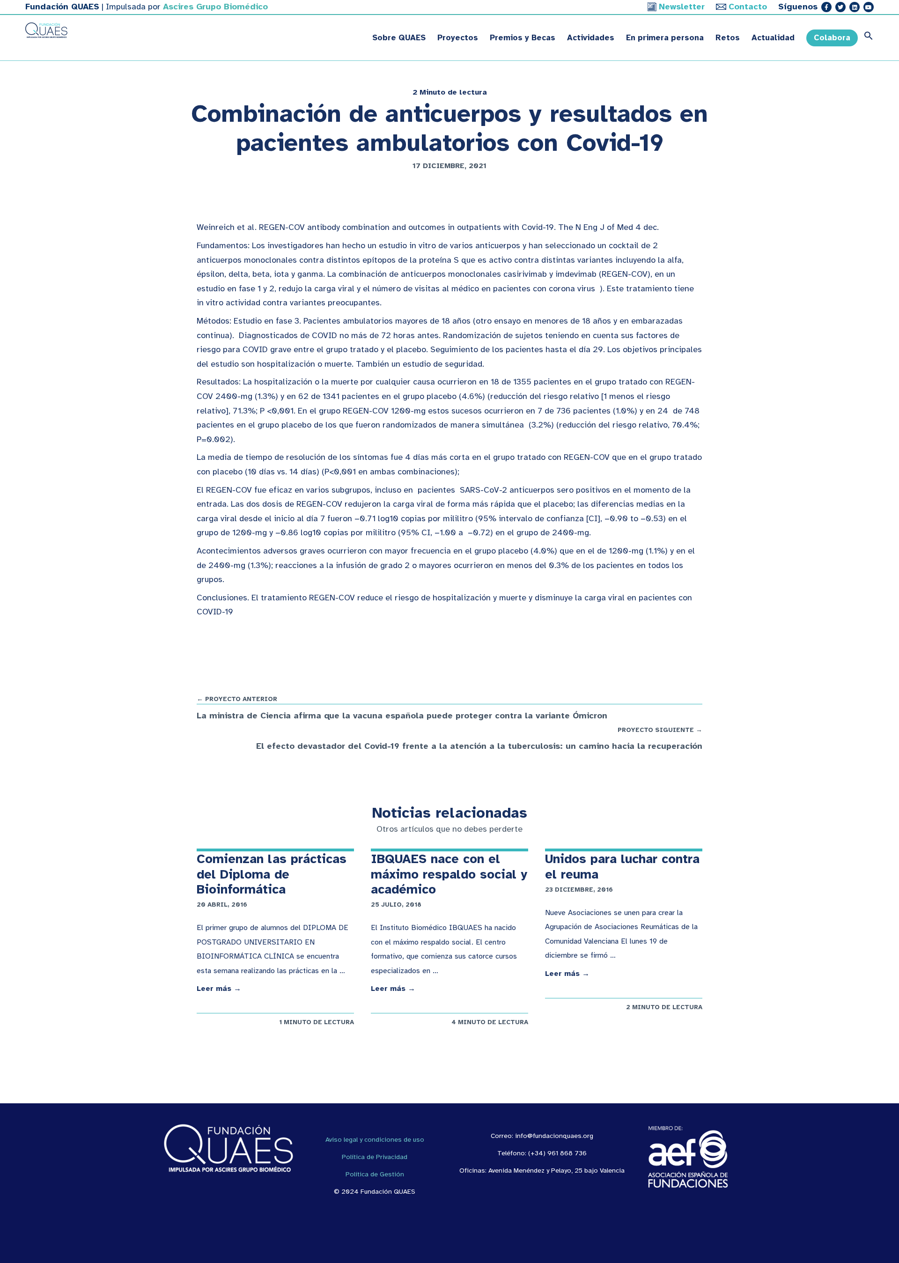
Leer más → (219, 988)
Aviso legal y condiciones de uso (374, 1139)
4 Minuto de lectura (489, 1022)
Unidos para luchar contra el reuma (622, 866)
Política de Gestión (375, 1174)
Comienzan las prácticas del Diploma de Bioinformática (271, 874)
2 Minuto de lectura (450, 92)
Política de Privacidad (374, 1156)
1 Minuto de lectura (316, 1022)
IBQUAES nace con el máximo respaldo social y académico (449, 874)
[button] (865, 37)
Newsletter (682, 6)
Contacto (748, 6)
